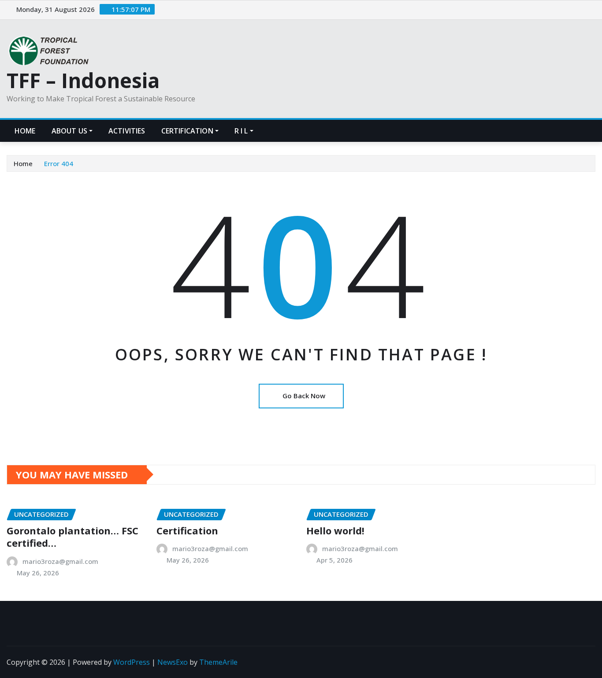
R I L (241, 131)
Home (25, 131)
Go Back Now (303, 395)
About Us (69, 131)
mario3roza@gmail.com (60, 561)
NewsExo (172, 662)
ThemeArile (218, 662)
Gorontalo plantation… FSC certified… (72, 537)
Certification (187, 131)
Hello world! (335, 530)
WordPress (131, 662)
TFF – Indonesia (83, 80)
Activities (126, 131)
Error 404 (58, 163)
